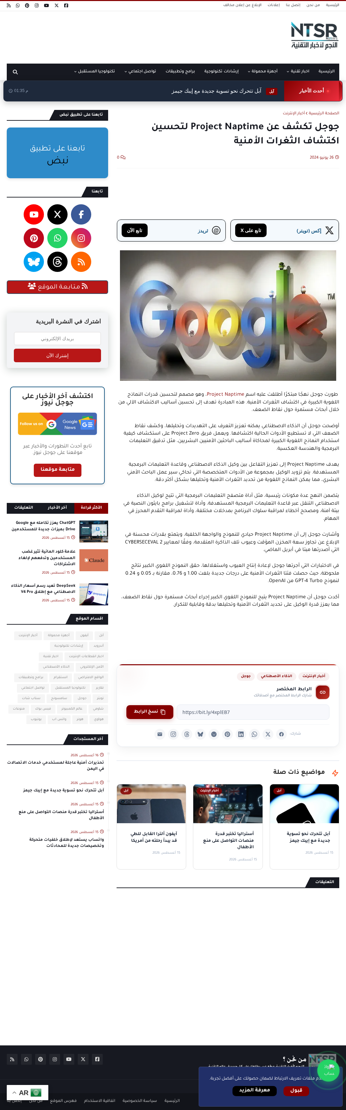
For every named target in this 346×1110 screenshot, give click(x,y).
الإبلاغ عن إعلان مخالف (242, 5)
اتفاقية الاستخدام (99, 1101)
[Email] (159, 734)
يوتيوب (36, 719)
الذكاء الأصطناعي (276, 676)
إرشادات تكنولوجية (68, 646)
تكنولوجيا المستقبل (70, 688)
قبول (296, 1091)
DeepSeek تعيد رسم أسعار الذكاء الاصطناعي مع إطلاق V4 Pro (43, 589)
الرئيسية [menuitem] (327, 72)
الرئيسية (332, 5)
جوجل (246, 676)
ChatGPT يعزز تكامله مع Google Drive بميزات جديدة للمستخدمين (43, 526)
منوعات (19, 709)
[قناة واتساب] (328, 1070)
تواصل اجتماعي (33, 688)
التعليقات (23, 508)
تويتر (100, 698)
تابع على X (251, 230)
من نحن (313, 5)
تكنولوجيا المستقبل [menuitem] (96, 72)
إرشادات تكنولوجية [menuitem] (221, 72)
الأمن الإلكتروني (92, 667)
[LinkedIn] (241, 734)
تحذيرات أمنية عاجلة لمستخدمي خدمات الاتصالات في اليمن (55, 766)
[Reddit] (213, 734)
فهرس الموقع (63, 1101)
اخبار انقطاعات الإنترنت (86, 656)
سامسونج (59, 698)
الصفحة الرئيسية (324, 114)
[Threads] (186, 734)
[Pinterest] (227, 734)
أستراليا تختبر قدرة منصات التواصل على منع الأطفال (61, 815)
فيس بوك (43, 709)
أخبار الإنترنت (294, 114)
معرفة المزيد (254, 1090)
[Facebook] (281, 734)
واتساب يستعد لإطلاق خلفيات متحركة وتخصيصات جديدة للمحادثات (66, 843)
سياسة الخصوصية (140, 1101)
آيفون (84, 636)
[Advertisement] (130, 35)
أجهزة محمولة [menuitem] (264, 72)
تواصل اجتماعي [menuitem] (142, 72)
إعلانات (274, 5)
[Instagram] (173, 734)
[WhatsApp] (254, 734)
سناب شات (31, 698)
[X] (268, 734)
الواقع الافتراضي (91, 677)
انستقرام (61, 677)
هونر (80, 719)
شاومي (98, 709)
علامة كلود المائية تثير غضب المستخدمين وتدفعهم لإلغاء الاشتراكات (47, 558)
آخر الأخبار (57, 508)
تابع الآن (134, 230)
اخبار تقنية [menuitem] (300, 72)
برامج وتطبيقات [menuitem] (180, 72)
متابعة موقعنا (58, 470)
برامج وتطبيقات (31, 677)
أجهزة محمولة (59, 636)
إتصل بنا (293, 5)
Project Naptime (225, 395)
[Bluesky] (200, 734)
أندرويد (99, 646)
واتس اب (59, 719)
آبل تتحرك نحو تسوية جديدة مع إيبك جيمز (223, 91)
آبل (101, 636)
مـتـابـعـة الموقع (59, 287)
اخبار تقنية (50, 656)
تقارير (100, 688)
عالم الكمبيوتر (71, 709)
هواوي (99, 719)
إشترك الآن (57, 355)
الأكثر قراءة (91, 508)
